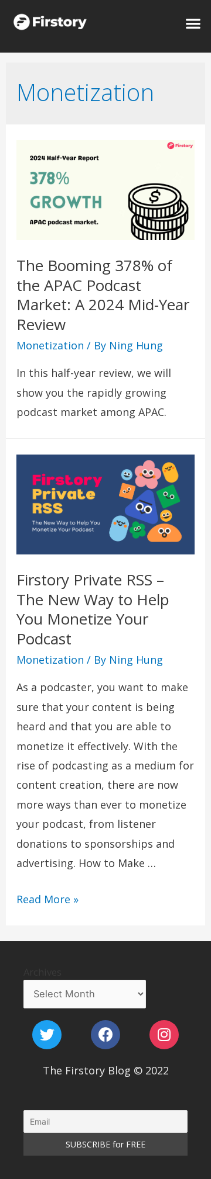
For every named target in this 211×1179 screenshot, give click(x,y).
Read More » (47, 899)
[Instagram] (164, 1034)
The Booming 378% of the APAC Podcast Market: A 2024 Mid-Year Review (102, 295)
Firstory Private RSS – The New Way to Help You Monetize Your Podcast (92, 609)
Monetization (50, 345)
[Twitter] (47, 1034)
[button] (193, 23)
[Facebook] (105, 1034)
